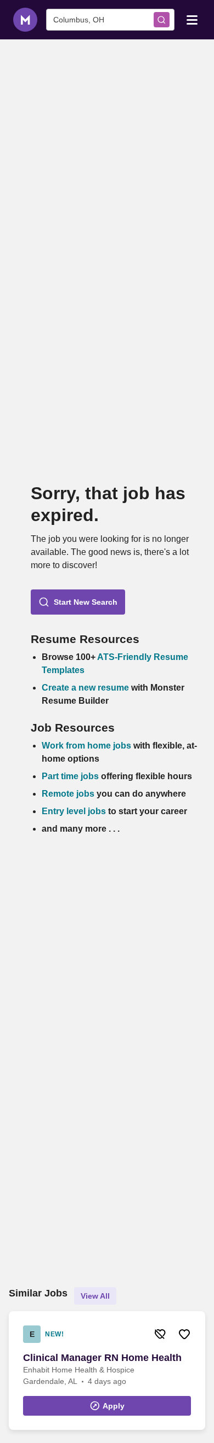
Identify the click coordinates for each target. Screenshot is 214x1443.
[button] (78, 602)
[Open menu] (192, 19)
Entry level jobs (74, 811)
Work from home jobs (86, 745)
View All (95, 1296)
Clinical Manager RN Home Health (102, 1357)
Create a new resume (86, 687)
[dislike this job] (160, 1334)
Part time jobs (70, 776)
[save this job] (184, 1334)
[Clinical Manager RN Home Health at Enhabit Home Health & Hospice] (107, 1370)
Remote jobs (68, 793)
